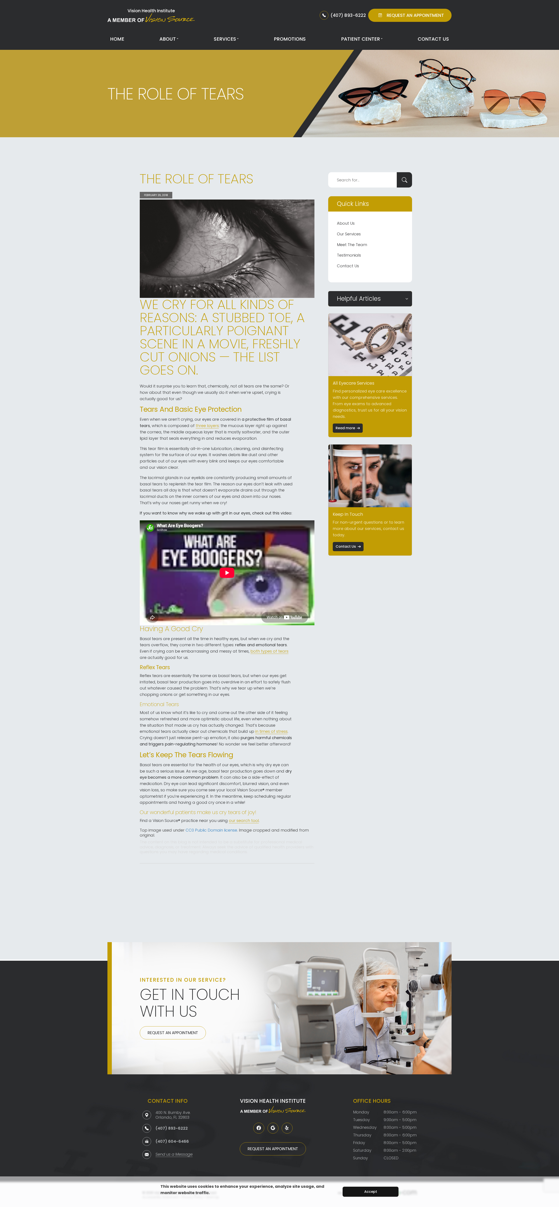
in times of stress (271, 731)
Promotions (290, 39)
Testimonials (349, 255)
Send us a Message (174, 1154)
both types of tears (269, 651)
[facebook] (258, 1128)
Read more (345, 428)
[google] (272, 1128)
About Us (346, 223)
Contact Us (433, 39)
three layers (207, 425)
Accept (370, 1191)
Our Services (349, 234)
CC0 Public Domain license (211, 830)
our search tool (244, 820)
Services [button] (225, 39)
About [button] (167, 39)
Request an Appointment (173, 1032)
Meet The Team (352, 244)
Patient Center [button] (360, 39)
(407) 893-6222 (171, 1128)
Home (117, 39)
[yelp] (287, 1128)
